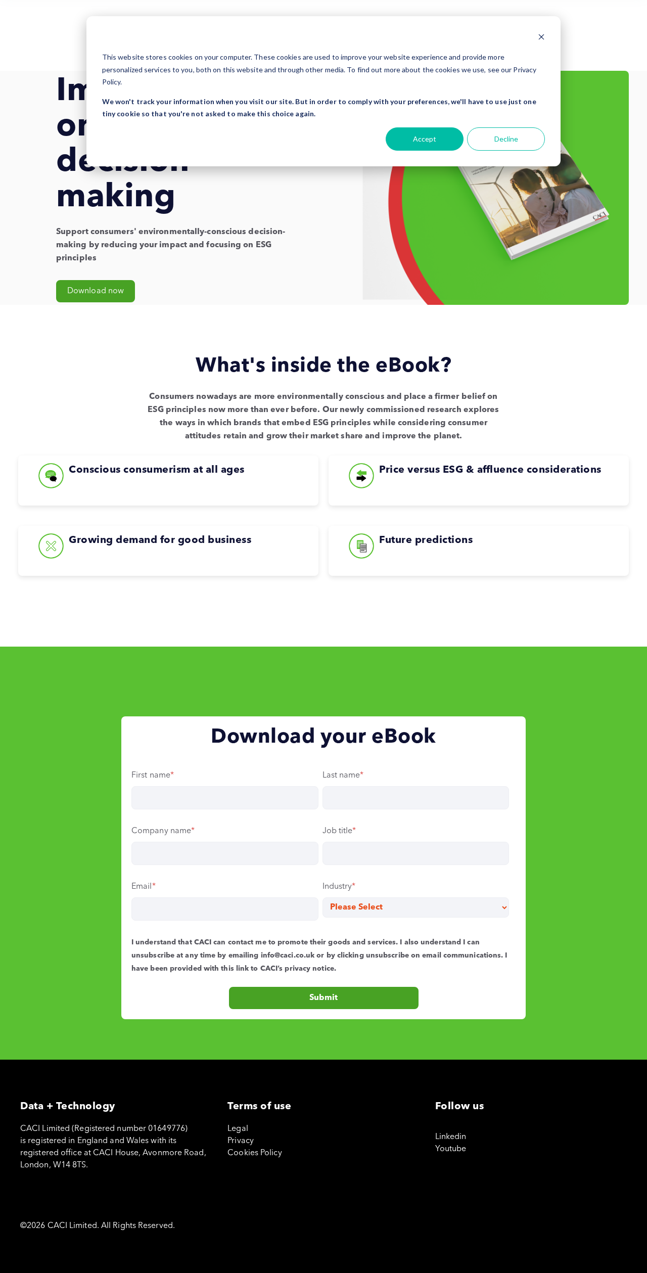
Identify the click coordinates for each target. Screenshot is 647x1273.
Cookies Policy (254, 1153)
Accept (424, 138)
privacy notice (309, 968)
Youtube (451, 1149)
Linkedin (451, 1137)
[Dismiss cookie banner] (541, 38)
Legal (237, 1129)
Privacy (240, 1141)
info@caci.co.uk (288, 955)
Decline (506, 138)
